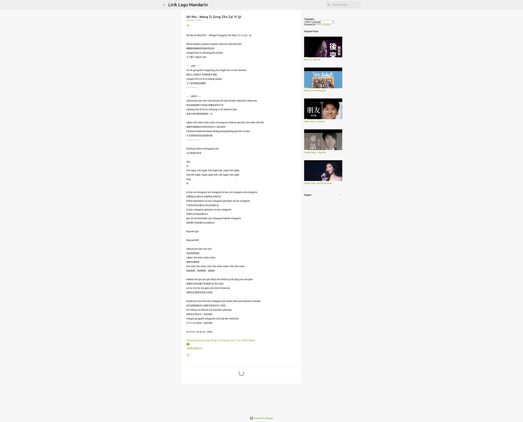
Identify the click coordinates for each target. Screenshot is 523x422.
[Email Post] (188, 345)
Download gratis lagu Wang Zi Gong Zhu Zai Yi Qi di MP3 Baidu (220, 340)
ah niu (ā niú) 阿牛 (194, 348)
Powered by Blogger (263, 418)
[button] (188, 26)
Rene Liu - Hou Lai (312, 60)
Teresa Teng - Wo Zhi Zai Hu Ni (318, 183)
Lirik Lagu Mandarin (188, 4)
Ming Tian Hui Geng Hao (315, 90)
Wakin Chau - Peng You (314, 121)
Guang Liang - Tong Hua (315, 152)
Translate (326, 24)
